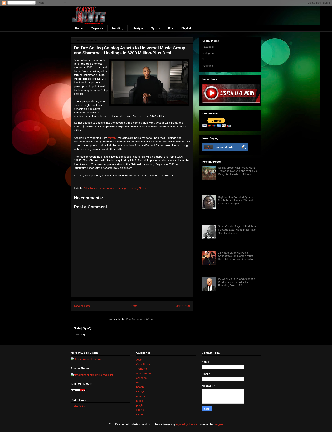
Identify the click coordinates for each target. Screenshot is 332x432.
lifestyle (140, 391)
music (102, 188)
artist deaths (143, 373)
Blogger (218, 424)
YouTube (207, 65)
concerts (141, 377)
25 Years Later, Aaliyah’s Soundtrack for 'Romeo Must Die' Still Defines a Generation (236, 256)
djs (138, 382)
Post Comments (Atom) (140, 318)
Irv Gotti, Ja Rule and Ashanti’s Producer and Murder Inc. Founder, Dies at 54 (236, 282)
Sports (155, 28)
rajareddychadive (186, 424)
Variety (112, 137)
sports (140, 409)
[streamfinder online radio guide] (92, 374)
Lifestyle (137, 28)
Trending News (136, 188)
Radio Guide (78, 406)
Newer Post (82, 306)
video (139, 414)
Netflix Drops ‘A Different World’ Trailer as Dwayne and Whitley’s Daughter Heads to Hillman (237, 171)
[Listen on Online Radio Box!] (244, 147)
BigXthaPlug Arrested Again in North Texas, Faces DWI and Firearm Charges (236, 200)
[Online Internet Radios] (86, 359)
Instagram (208, 53)
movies (140, 396)
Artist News (90, 188)
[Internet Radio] (78, 390)
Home (79, 28)
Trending (117, 28)
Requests (97, 28)
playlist (140, 405)
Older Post (182, 306)
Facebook (208, 46)
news (110, 188)
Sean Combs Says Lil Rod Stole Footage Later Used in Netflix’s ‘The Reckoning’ (237, 229)
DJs (170, 28)
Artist (139, 359)
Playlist (186, 28)
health (140, 386)
